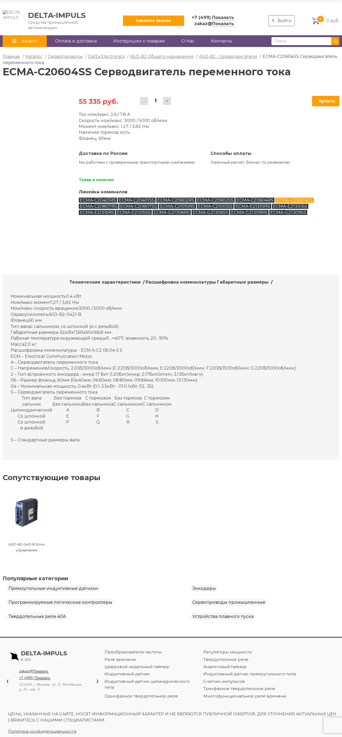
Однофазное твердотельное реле (141, 696)
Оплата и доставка (76, 41)
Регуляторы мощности (227, 651)
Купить (327, 101)
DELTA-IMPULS (44, 20)
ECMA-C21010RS (177, 206)
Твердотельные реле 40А (37, 616)
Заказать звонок (153, 20)
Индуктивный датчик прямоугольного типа (249, 673)
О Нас (188, 41)
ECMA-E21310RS (252, 206)
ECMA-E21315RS (97, 212)
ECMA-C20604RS (254, 200)
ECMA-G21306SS (210, 212)
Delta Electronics (106, 56)
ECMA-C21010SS (215, 206)
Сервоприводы (65, 56)
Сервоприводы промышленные (228, 602)
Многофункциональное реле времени (244, 696)
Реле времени (120, 659)
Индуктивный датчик (127, 673)
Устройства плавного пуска (223, 616)
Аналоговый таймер (225, 666)
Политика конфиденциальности (42, 731)
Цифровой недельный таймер (136, 666)
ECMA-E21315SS (134, 212)
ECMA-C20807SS (138, 206)
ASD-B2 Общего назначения (162, 56)
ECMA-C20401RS (98, 200)
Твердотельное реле (225, 659)
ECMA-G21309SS (288, 212)
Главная (11, 56)
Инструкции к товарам (139, 41)
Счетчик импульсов (224, 681)
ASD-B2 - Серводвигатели (228, 56)
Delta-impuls (44, 655)
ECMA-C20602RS (175, 200)
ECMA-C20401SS (136, 200)
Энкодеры (204, 588)
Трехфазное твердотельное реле (239, 688)
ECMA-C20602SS (215, 200)
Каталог (33, 56)
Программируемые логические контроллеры (60, 602)
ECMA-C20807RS (98, 206)
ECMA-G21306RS (172, 212)
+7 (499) (213, 17)
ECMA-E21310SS (290, 206)
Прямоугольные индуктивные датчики (53, 588)
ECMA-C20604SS (294, 200)
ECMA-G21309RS (249, 212)
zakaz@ (214, 23)
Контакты (221, 41)
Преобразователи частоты (133, 651)
